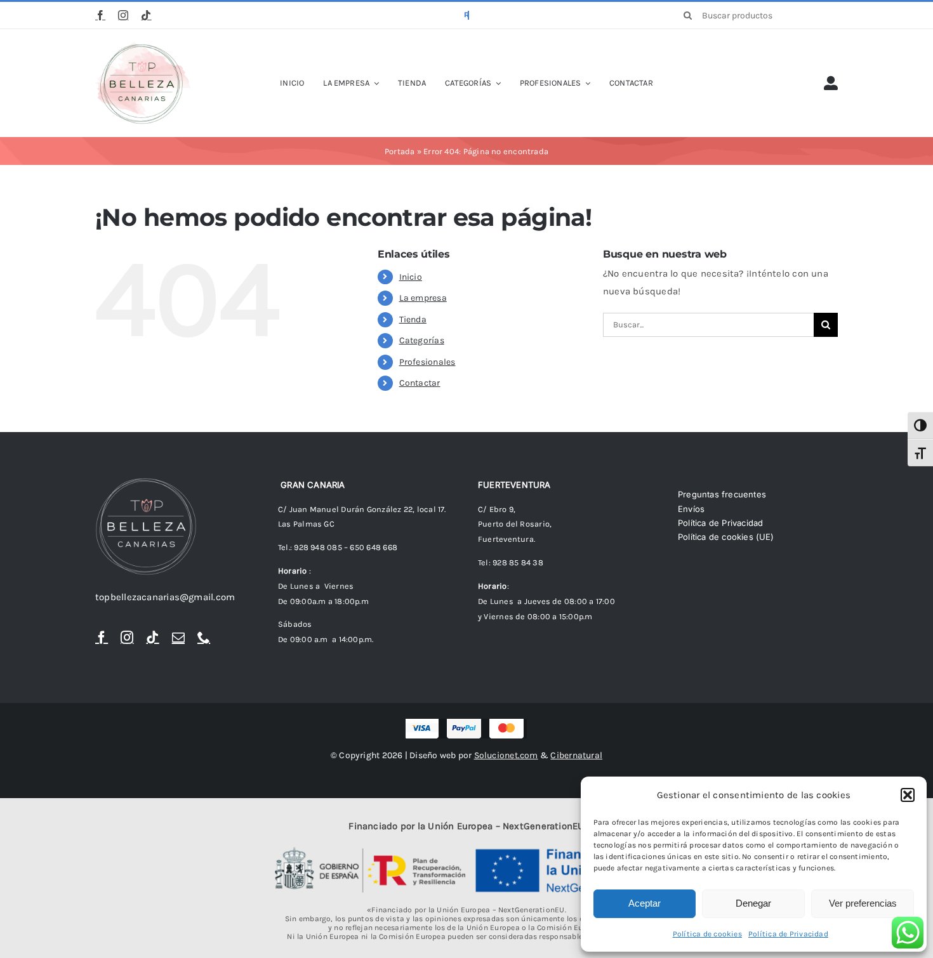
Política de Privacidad (788, 933)
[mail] (178, 637)
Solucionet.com (506, 755)
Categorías (421, 340)
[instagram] (123, 15)
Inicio (410, 277)
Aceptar (644, 903)
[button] (907, 795)
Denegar (753, 903)
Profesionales (427, 362)
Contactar (419, 382)
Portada (400, 151)
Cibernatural (576, 755)
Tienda (413, 319)
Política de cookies (707, 933)
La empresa (423, 297)
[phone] (203, 637)
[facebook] (100, 15)
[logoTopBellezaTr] (142, 46)
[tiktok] (146, 15)
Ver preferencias (863, 903)
